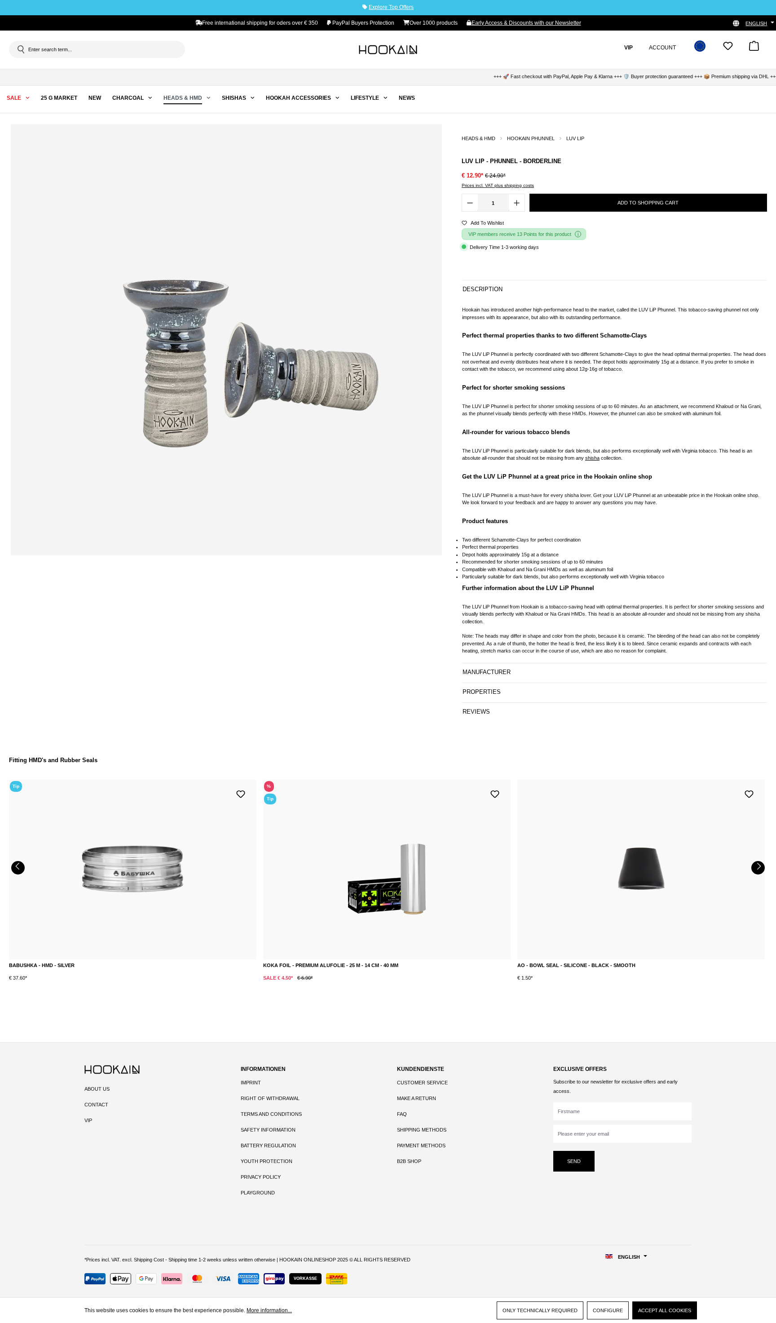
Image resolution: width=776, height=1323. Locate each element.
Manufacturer (487, 672)
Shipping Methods (421, 1129)
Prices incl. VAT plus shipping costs (498, 185)
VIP (88, 1120)
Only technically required (540, 1310)
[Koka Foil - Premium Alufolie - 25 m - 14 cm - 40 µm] (387, 869)
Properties (482, 691)
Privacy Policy (261, 1177)
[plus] (68, 984)
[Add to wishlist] (240, 793)
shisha (592, 458)
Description (483, 289)
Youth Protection (266, 1161)
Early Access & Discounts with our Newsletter (526, 23)
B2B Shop (409, 1161)
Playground (258, 1192)
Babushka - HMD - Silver (42, 965)
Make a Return (416, 1098)
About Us (97, 1089)
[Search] (20, 49)
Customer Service (422, 1082)
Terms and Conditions (271, 1114)
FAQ (402, 1114)
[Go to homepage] (388, 49)
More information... (269, 1310)
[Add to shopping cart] (105, 985)
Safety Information (268, 1129)
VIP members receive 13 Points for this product (519, 234)
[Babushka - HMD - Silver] (132, 869)
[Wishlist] (728, 48)
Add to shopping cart (648, 202)
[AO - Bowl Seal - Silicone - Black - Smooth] (641, 869)
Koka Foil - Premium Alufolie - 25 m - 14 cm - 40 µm (330, 965)
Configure (608, 1310)
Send (574, 1161)
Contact (96, 1104)
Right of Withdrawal (270, 1098)
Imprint (251, 1082)
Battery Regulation (268, 1145)
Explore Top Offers (391, 7)
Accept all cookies (664, 1310)
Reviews (476, 711)
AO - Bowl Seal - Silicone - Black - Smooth (576, 965)
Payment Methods (421, 1145)
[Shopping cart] (754, 48)
